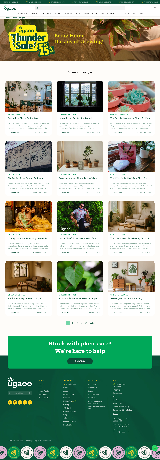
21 (86, 323)
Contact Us (92, 388)
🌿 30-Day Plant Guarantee (119, 385)
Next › (91, 323)
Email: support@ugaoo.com (121, 431)
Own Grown (92, 398)
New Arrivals (44, 398)
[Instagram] (15, 402)
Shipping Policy (31, 440)
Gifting (66, 405)
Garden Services (69, 422)
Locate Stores (93, 394)
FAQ (114, 396)
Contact (116, 400)
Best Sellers (43, 394)
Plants (41, 384)
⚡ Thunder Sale (69, 384)
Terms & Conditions (15, 440)
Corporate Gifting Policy (122, 410)
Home (7, 17)
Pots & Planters (44, 391)
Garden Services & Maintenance (95, 402)
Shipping (116, 390)
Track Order (117, 403)
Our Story (92, 384)
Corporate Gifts (69, 411)
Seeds (41, 388)
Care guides (117, 393)
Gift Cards (67, 408)
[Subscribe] (29, 393)
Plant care (67, 398)
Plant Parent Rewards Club (96, 408)
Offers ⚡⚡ (68, 418)
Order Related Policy (121, 407)
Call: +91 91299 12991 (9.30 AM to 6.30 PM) (121, 425)
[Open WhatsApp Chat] (155, 448)
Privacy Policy (45, 440)
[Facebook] (10, 402)
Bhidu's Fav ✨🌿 (70, 401)
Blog (65, 415)
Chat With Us (80, 361)
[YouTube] (20, 402)
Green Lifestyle (18, 17)
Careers (91, 391)
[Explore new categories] (80, 40)
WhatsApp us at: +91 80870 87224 (121, 420)
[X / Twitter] (30, 402)
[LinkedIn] (25, 402)
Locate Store (68, 425)
